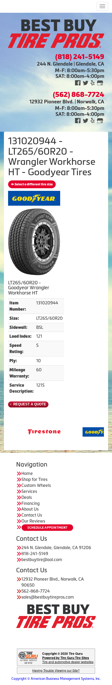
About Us (30, 509)
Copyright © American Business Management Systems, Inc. (56, 679)
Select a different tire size (33, 184)
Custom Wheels (36, 485)
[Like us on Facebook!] (77, 82)
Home (27, 473)
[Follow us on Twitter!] (85, 82)
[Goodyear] (89, 431)
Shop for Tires (34, 479)
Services (29, 491)
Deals (26, 497)
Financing (30, 503)
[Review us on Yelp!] (93, 82)
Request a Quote (29, 404)
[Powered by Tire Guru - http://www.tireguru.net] (28, 657)
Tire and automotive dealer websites (68, 659)
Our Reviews (33, 521)
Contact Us (31, 515)
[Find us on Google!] (100, 82)
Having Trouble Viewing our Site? (56, 670)
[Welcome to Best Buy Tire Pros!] (56, 33)
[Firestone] (34, 431)
